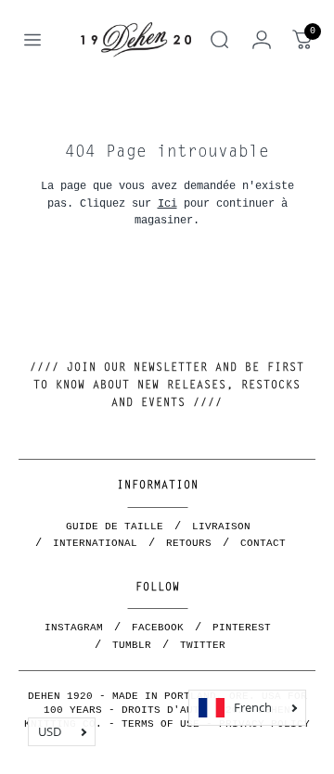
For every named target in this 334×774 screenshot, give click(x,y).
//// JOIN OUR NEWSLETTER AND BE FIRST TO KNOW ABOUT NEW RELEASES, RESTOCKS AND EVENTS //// (167, 385)
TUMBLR (131, 645)
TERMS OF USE (160, 724)
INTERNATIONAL (95, 543)
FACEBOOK (158, 627)
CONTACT (263, 543)
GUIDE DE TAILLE (114, 526)
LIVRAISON (221, 526)
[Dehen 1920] (136, 39)
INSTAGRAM (74, 627)
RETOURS (189, 543)
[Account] (261, 39)
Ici (167, 203)
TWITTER (202, 645)
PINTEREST (241, 627)
